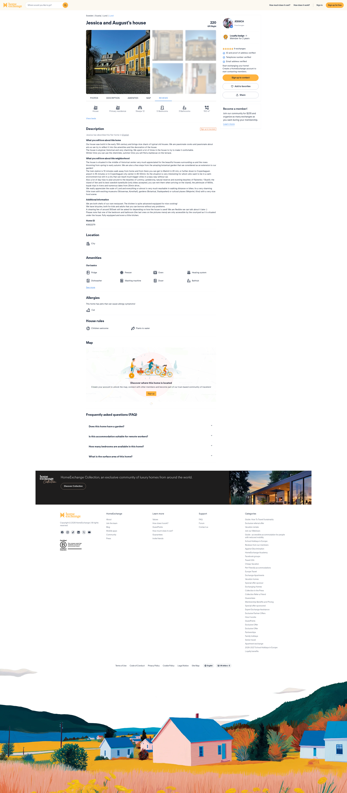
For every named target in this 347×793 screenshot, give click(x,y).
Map (148, 98)
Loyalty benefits (252, 651)
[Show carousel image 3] (167, 78)
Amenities (133, 98)
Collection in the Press (254, 590)
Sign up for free (335, 5)
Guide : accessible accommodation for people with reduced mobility (265, 536)
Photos (94, 98)
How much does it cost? (279, 5)
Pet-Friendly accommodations (258, 568)
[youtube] (89, 532)
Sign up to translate (208, 129)
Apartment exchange (254, 644)
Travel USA (249, 560)
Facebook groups (252, 556)
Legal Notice (183, 666)
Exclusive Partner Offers (255, 613)
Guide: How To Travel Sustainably (259, 519)
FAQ (201, 519)
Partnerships (250, 632)
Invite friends (157, 538)
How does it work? (302, 5)
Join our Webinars (252, 531)
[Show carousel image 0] (118, 62)
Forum (201, 523)
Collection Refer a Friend (255, 594)
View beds (91, 118)
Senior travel (250, 640)
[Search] (65, 5)
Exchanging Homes (253, 587)
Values (155, 519)
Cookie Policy (168, 666)
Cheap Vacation (252, 564)
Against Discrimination (254, 549)
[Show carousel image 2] (200, 45)
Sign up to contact (241, 77)
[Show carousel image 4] (200, 78)
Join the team (111, 523)
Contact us (203, 527)
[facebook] (62, 532)
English (125, 135)
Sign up (151, 394)
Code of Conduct (137, 666)
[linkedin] (78, 532)
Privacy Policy (154, 666)
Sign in (320, 5)
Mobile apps (111, 531)
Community (111, 535)
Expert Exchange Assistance (257, 609)
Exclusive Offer (251, 625)
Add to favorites (242, 86)
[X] (84, 532)
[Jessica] (228, 23)
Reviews (163, 98)
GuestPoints (157, 527)
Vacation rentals (252, 527)
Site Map (196, 666)
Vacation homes (252, 579)
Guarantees (157, 535)
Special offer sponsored (255, 606)
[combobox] (47, 5)
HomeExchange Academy (256, 552)
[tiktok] (73, 532)
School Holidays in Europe (256, 541)
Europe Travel (251, 571)
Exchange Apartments (254, 575)
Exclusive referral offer (254, 523)
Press (108, 538)
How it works (250, 617)
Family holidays (251, 636)
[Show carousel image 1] (167, 45)
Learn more (229, 124)
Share (242, 95)
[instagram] (67, 532)
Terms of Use (120, 666)
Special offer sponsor (254, 583)
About (108, 519)
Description (113, 98)
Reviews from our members (257, 545)
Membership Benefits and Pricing (259, 602)
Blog (108, 527)
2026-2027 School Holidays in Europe (261, 647)
